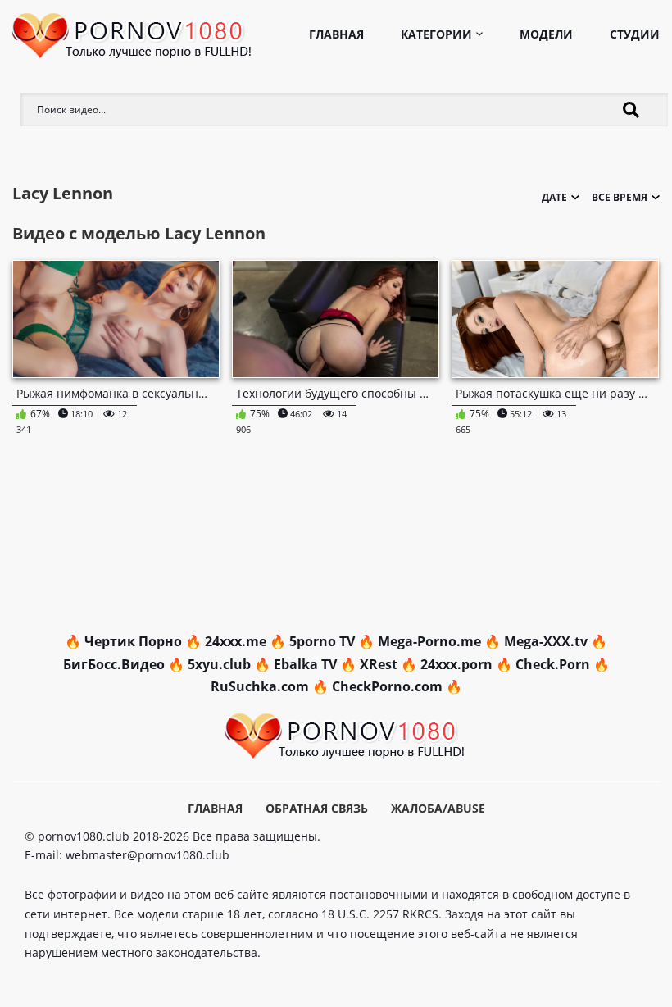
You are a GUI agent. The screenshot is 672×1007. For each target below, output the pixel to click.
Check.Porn (552, 664)
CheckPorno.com (387, 686)
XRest (378, 664)
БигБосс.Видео (114, 664)
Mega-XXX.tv (546, 641)
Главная (336, 34)
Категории (436, 34)
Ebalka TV (305, 664)
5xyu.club (219, 664)
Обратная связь (317, 808)
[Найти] (631, 109)
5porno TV (322, 641)
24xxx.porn (456, 664)
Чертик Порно (133, 641)
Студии (635, 34)
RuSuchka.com (260, 686)
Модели (546, 34)
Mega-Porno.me (429, 641)
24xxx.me (235, 641)
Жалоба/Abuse (438, 808)
